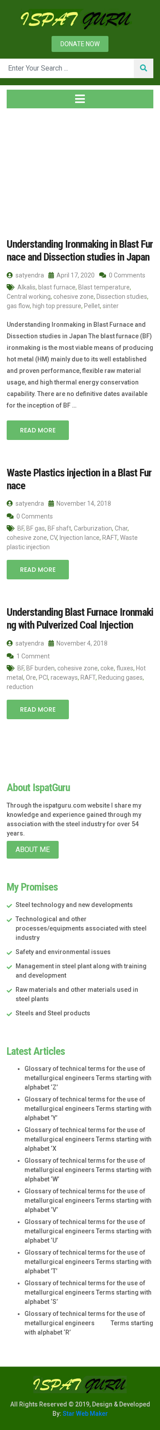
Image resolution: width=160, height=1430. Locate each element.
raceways (64, 677)
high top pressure (56, 305)
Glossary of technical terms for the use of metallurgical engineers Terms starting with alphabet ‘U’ (88, 1231)
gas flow (18, 305)
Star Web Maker (84, 1413)
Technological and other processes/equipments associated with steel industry (81, 928)
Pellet (92, 305)
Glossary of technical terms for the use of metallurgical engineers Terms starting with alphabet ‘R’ (88, 1323)
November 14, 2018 (83, 503)
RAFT (109, 537)
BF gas (35, 528)
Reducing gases (120, 677)
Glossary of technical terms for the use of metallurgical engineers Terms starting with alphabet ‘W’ (88, 1170)
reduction (20, 686)
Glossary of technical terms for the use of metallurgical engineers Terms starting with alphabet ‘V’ (88, 1200)
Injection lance (80, 537)
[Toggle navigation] (80, 99)
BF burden (40, 668)
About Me (33, 849)
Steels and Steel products (53, 1013)
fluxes (124, 668)
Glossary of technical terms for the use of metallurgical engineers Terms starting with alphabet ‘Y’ (88, 1108)
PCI (43, 677)
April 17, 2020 (75, 275)
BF (20, 528)
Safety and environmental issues (63, 951)
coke (107, 668)
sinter (111, 305)
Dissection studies (121, 296)
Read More (38, 430)
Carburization (93, 528)
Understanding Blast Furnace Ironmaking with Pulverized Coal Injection (80, 618)
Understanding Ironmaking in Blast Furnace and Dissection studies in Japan (80, 250)
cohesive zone (73, 296)
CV (53, 537)
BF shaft (59, 528)
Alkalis (26, 287)
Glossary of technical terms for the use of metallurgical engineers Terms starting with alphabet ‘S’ (88, 1292)
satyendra (29, 275)
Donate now (80, 44)
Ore (31, 677)
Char (121, 528)
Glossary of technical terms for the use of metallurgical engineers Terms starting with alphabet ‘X (88, 1139)
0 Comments (126, 275)
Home (24, 168)
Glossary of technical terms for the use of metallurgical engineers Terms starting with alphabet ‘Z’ (88, 1078)
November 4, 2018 (81, 643)
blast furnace (57, 287)
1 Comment (32, 656)
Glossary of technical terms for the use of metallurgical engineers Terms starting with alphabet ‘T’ (88, 1262)
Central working (29, 296)
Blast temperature (104, 287)
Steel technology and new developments (74, 904)
